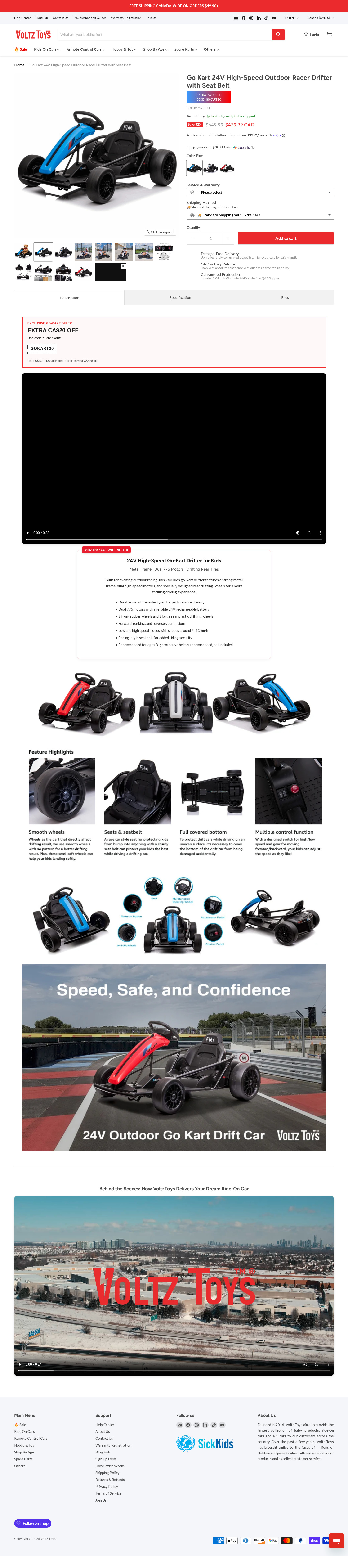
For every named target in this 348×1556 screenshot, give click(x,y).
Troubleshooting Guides (89, 18)
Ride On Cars (45, 49)
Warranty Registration (126, 18)
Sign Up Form (105, 1459)
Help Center (22, 18)
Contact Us (60, 18)
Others (210, 49)
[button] (260, 147)
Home (19, 65)
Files (285, 297)
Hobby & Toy (123, 49)
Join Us (151, 18)
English (290, 18)
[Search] (278, 34)
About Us (102, 1431)
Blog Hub (42, 18)
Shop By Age (154, 49)
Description (69, 297)
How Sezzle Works (110, 1466)
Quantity (193, 227)
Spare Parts (184, 49)
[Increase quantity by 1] (228, 238)
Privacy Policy (106, 1486)
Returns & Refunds (110, 1479)
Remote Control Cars (84, 49)
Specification (180, 297)
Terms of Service (108, 1493)
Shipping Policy (107, 1473)
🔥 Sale (20, 49)
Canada (319, 18)
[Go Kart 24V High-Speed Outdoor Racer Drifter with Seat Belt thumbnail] (23, 252)
